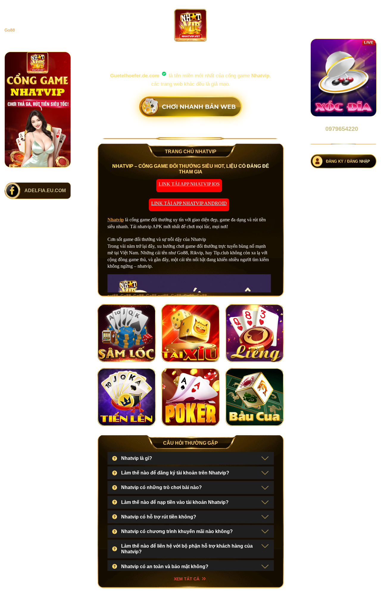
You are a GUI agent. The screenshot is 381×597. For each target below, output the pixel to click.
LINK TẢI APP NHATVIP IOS (189, 184)
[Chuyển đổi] (265, 459)
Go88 (9, 30)
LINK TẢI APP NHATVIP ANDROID (189, 203)
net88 (112, 295)
